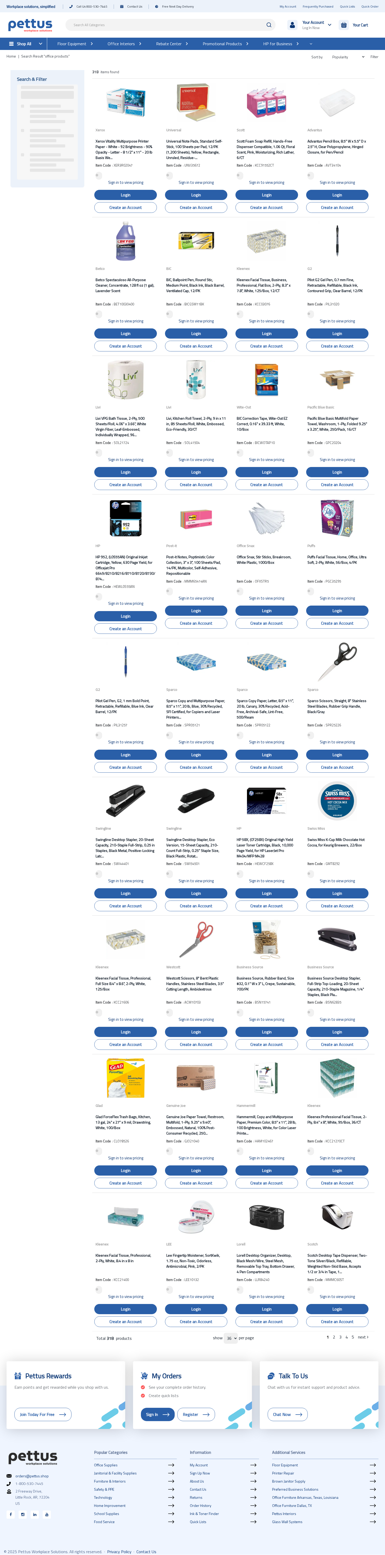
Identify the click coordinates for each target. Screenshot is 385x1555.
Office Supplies (106, 1465)
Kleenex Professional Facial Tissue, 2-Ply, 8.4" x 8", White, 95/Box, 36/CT (337, 1119)
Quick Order (369, 6)
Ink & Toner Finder (204, 1514)
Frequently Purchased (318, 6)
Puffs (311, 545)
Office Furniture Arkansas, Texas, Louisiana (305, 1497)
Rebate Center (169, 44)
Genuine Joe (176, 1105)
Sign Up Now (200, 1473)
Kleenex (243, 268)
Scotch (312, 1244)
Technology (103, 1497)
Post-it (171, 545)
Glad (99, 1105)
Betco (100, 268)
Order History (200, 1505)
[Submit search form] (269, 25)
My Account (288, 6)
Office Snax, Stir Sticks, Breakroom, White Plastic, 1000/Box (264, 559)
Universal (173, 130)
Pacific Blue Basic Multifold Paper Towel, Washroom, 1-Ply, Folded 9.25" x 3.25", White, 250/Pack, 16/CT (337, 423)
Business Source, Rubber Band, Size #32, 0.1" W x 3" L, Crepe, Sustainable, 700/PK (266, 983)
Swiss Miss (316, 828)
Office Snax (245, 545)
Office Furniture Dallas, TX (292, 1505)
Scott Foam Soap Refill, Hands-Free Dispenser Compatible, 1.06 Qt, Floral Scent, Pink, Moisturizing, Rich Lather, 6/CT (266, 149)
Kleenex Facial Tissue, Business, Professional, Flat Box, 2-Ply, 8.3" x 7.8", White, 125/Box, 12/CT (263, 285)
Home (11, 56)
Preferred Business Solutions (295, 1489)
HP (98, 545)
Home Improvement (109, 1505)
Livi (98, 407)
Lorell (241, 1244)
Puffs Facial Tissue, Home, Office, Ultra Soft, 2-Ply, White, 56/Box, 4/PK (336, 559)
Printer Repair (283, 1473)
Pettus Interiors (284, 1514)
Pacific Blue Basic (320, 407)
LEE (169, 1244)
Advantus (314, 130)
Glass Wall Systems (287, 1522)
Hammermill (246, 1105)
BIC (168, 268)
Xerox (100, 130)
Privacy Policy (119, 1551)
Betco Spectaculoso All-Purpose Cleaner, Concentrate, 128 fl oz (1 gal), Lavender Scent (125, 285)
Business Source (250, 967)
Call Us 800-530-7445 (91, 6)
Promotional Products (222, 44)
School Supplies (106, 1514)
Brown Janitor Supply (288, 1481)
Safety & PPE (104, 1489)
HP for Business (277, 44)
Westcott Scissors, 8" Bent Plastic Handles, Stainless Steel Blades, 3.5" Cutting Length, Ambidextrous (195, 983)
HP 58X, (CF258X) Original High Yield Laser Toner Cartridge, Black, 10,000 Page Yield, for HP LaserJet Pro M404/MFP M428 (265, 848)
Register (190, 1414)
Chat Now (282, 1414)
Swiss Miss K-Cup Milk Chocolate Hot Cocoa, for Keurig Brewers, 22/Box (336, 842)
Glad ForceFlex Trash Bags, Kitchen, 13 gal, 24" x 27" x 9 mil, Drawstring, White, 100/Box (123, 1122)
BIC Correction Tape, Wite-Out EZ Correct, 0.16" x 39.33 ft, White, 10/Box (262, 423)
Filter (374, 56)
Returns (196, 1497)
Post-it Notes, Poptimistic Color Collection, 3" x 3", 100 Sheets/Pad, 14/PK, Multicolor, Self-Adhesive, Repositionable (193, 565)
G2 (309, 268)
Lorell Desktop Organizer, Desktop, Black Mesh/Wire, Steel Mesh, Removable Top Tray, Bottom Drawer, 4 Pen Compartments (266, 1263)
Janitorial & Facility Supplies (115, 1473)
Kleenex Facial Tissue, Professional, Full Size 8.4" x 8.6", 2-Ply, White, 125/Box (123, 983)
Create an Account (125, 207)
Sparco (171, 689)
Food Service (104, 1522)
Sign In (152, 1414)
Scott (241, 130)
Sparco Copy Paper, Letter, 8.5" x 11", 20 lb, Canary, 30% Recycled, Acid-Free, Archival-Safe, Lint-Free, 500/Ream (265, 709)
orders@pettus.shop (32, 1476)
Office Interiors (121, 44)
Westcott (173, 967)
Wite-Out (244, 407)
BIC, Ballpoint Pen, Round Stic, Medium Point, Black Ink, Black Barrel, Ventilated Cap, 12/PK (195, 285)
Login (125, 195)
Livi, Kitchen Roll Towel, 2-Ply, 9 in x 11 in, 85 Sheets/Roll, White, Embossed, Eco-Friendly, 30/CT (196, 423)
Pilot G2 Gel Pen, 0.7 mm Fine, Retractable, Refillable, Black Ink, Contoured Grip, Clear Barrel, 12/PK (335, 285)
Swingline (103, 828)
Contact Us (134, 6)
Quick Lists (347, 6)
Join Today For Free (37, 1414)
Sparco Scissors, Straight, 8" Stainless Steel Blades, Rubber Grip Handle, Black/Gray (336, 706)
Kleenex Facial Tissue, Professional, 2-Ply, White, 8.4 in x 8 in (123, 1257)
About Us (197, 1481)
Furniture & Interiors (110, 1481)
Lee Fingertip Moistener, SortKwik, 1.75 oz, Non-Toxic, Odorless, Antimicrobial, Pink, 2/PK (193, 1260)
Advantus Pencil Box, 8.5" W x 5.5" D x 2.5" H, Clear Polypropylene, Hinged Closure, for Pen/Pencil (336, 146)
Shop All (24, 44)
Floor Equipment (71, 44)
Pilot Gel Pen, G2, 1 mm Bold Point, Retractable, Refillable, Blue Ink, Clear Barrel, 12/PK (124, 706)
